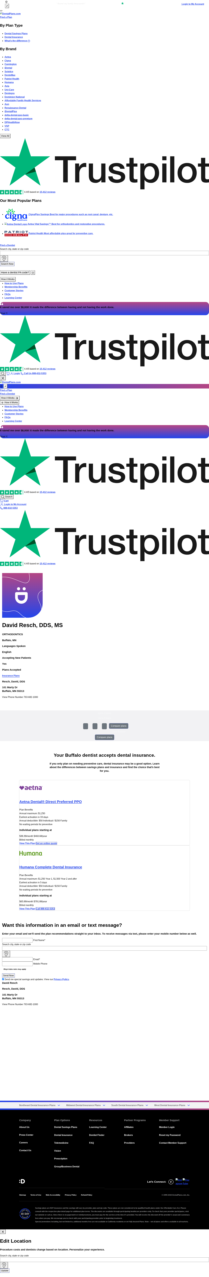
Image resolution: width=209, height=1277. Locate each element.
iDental (8, 68)
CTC (7, 129)
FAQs (8, 294)
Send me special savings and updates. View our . (37, 979)
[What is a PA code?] (33, 272)
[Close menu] (3, 378)
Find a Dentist (7, 245)
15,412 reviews (47, 192)
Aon (7, 104)
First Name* (39, 940)
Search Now (7, 264)
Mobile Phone (40, 964)
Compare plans (118, 726)
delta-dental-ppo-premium (18, 118)
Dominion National (15, 97)
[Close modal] (3, 1231)
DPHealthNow (12, 122)
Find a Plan (6, 17)
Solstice (9, 71)
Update (4, 1270)
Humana (9, 82)
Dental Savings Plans (16, 33)
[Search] (3, 373)
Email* (36, 959)
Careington (11, 64)
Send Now (8, 975)
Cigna (8, 60)
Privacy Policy (61, 979)
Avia (7, 86)
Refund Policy (86, 1195)
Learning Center (13, 298)
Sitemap (22, 1195)
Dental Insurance (14, 37)
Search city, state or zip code (14, 249)
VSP (7, 126)
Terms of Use (35, 1195)
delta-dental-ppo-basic (17, 115)
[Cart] (8, 373)
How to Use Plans (14, 283)
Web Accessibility (53, 1195)
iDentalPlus (11, 111)
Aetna (8, 57)
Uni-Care (9, 90)
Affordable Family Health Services (23, 100)
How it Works (8, 279)
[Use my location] (4, 258)
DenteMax (10, 75)
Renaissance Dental (15, 108)
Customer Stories (14, 290)
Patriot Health (12, 79)
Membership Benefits (16, 287)
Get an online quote (46, 843)
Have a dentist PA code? (15, 272)
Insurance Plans (11, 675)
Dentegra (10, 93)
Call (45, 909)
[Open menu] (1, 10)
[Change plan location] (7, 6)
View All (5, 136)
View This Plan (27, 843)
